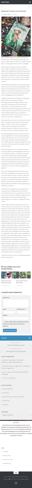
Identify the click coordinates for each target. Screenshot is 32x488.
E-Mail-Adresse (21, 309)
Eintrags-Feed (6, 455)
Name (5, 309)
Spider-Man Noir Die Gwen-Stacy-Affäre (13, 397)
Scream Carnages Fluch (7, 368)
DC (2, 6)
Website (5, 315)
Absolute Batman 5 (8, 389)
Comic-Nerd (5, 2)
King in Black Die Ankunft (15, 362)
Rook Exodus (6, 400)
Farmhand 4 (6, 393)
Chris (4, 372)
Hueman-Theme (25, 479)
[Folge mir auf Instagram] (30, 338)
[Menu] (30, 2)
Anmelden (5, 451)
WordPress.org (7, 463)
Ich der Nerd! (11, 378)
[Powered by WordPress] (9, 479)
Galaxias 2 (5, 404)
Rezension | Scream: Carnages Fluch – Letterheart (16, 366)
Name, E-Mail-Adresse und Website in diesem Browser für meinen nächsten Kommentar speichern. (16, 324)
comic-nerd (7, 14)
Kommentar (6, 297)
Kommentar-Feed (8, 459)
